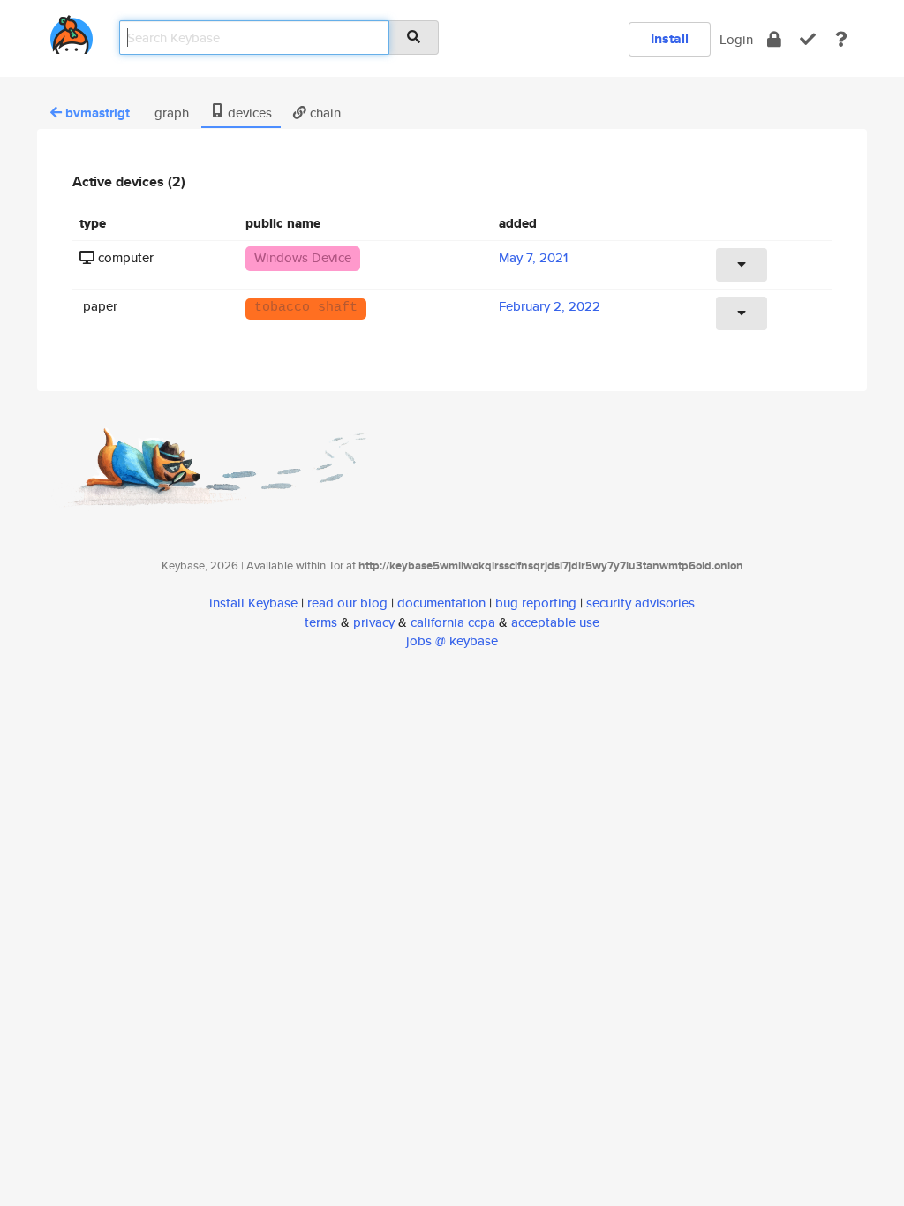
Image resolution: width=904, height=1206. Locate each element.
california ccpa (453, 622)
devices (248, 112)
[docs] (841, 39)
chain (323, 112)
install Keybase (253, 602)
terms (321, 622)
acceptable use (555, 622)
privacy (374, 622)
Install (670, 38)
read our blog (347, 602)
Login (736, 39)
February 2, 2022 (549, 306)
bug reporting (535, 602)
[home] (71, 31)
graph (170, 112)
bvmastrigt (97, 113)
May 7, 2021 (533, 257)
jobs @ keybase (452, 640)
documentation (441, 602)
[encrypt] (774, 39)
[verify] (808, 39)
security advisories (640, 602)
